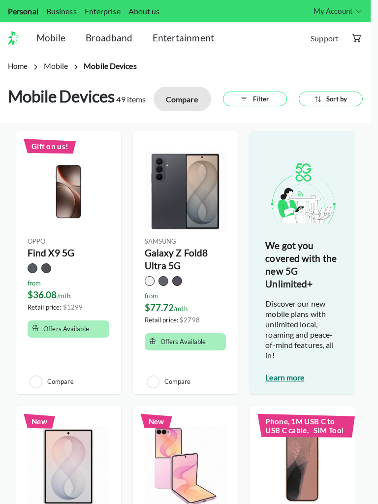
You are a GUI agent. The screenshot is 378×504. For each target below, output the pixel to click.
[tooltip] (338, 11)
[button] (17, 38)
